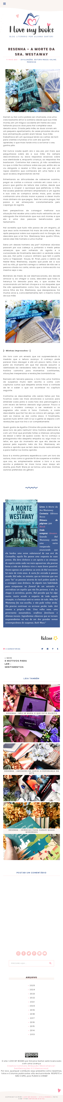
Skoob (42, 526)
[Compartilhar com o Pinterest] (53, 649)
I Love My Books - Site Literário (37, 1097)
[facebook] (23, 953)
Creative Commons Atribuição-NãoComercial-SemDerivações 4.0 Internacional (31, 1067)
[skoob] (39, 953)
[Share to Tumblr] (57, 649)
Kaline (53, 60)
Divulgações (27, 60)
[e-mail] (44, 953)
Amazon (53, 533)
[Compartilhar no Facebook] (48, 649)
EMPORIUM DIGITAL (36, 1099)
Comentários (13, 649)
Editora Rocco (41, 60)
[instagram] (18, 953)
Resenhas (31, 62)
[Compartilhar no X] (42, 649)
